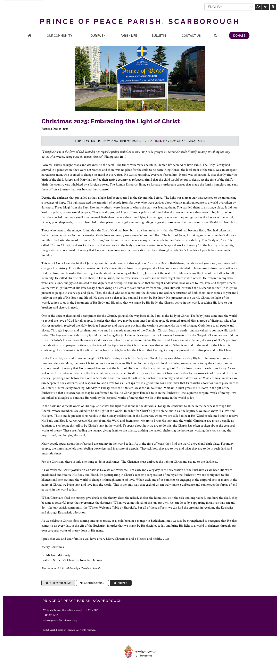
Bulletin (159, 35)
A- (265, 7)
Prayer (121, 583)
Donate (239, 35)
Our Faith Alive (59, 583)
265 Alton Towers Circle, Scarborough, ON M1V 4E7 (70, 610)
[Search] (215, 36)
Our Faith (98, 35)
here (158, 141)
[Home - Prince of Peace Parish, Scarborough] (29, 36)
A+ (258, 7)
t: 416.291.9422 (50, 615)
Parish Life (129, 35)
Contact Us (191, 35)
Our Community (59, 35)
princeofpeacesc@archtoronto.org (60, 620)
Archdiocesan (94, 583)
